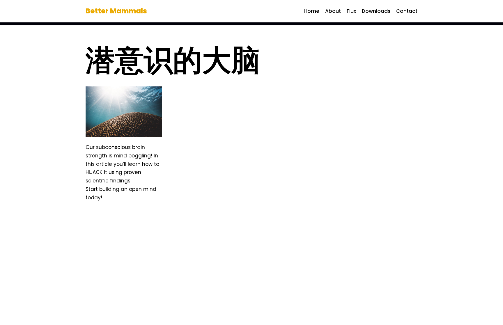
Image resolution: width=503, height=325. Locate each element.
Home (311, 11)
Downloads (376, 11)
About (333, 11)
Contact (406, 11)
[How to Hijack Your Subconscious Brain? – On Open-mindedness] (124, 111)
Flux (351, 11)
